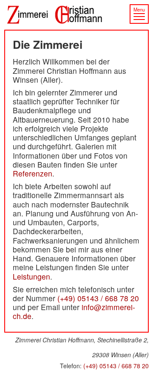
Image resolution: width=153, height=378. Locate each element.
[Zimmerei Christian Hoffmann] (76, 14)
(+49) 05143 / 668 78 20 (98, 298)
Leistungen (31, 276)
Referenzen (32, 173)
